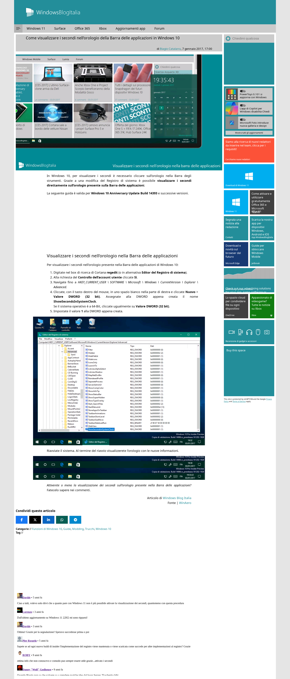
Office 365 (82, 28)
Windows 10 (103, 529)
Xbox (103, 28)
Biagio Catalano (170, 49)
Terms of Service (239, 401)
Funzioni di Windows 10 (47, 529)
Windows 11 (36, 28)
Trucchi (89, 529)
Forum (159, 28)
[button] (18, 28)
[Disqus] (119, 633)
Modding (78, 529)
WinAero (185, 503)
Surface (60, 28)
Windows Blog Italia (177, 498)
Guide (67, 529)
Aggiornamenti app (130, 28)
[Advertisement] (119, 222)
